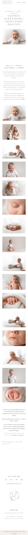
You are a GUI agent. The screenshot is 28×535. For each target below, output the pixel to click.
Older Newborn (19, 442)
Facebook (14, 435)
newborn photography (7, 442)
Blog (19, 11)
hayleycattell (14, 13)
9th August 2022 (10, 11)
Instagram (21, 435)
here (16, 413)
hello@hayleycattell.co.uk (14, 484)
